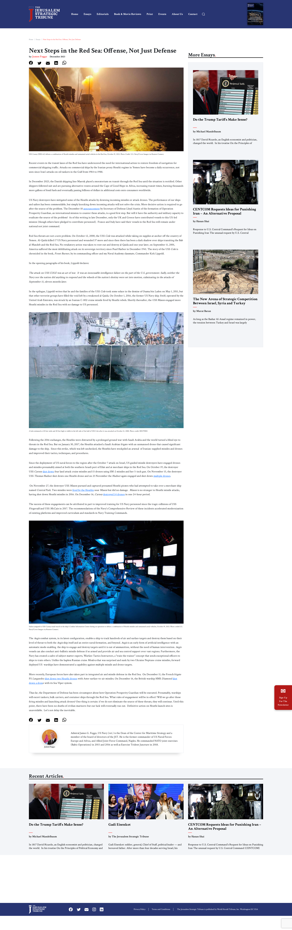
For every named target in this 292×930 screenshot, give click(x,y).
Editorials (103, 14)
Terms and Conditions (161, 909)
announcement (91, 208)
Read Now (255, 14)
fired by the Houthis (83, 490)
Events (162, 14)
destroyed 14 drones (114, 494)
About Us (177, 14)
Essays (87, 14)
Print (150, 14)
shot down (48, 471)
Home (74, 14)
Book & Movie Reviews (127, 14)
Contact (192, 14)
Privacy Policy (139, 909)
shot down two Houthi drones (61, 678)
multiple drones (161, 476)
